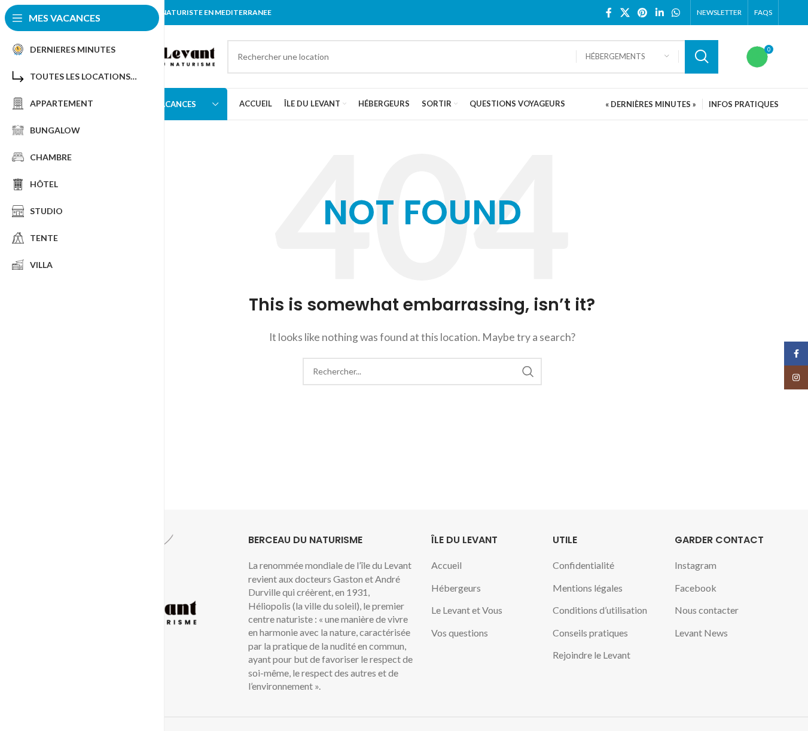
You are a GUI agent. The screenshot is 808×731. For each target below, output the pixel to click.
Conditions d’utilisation (600, 610)
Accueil (446, 565)
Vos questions (459, 632)
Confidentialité (583, 565)
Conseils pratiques (590, 632)
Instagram (695, 565)
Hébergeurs (456, 587)
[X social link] (624, 13)
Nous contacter (707, 610)
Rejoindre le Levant (591, 654)
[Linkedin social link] (659, 13)
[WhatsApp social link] (675, 13)
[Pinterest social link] (642, 13)
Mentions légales (588, 587)
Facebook (695, 587)
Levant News (701, 632)
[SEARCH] (701, 57)
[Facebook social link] (609, 13)
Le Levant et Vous (466, 610)
